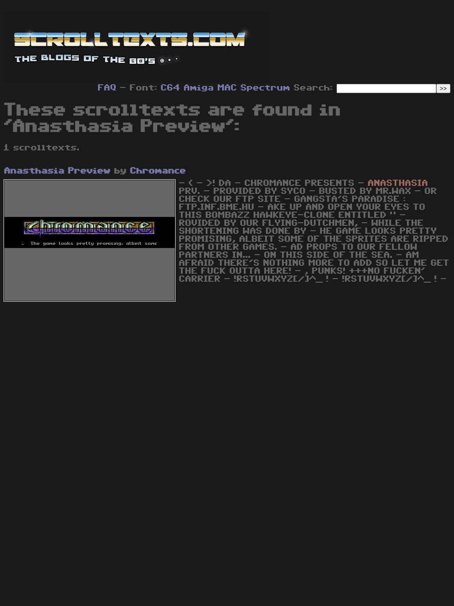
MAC (227, 87)
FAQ (107, 87)
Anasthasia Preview (57, 170)
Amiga (199, 87)
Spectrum (265, 87)
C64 (170, 87)
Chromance (158, 170)
